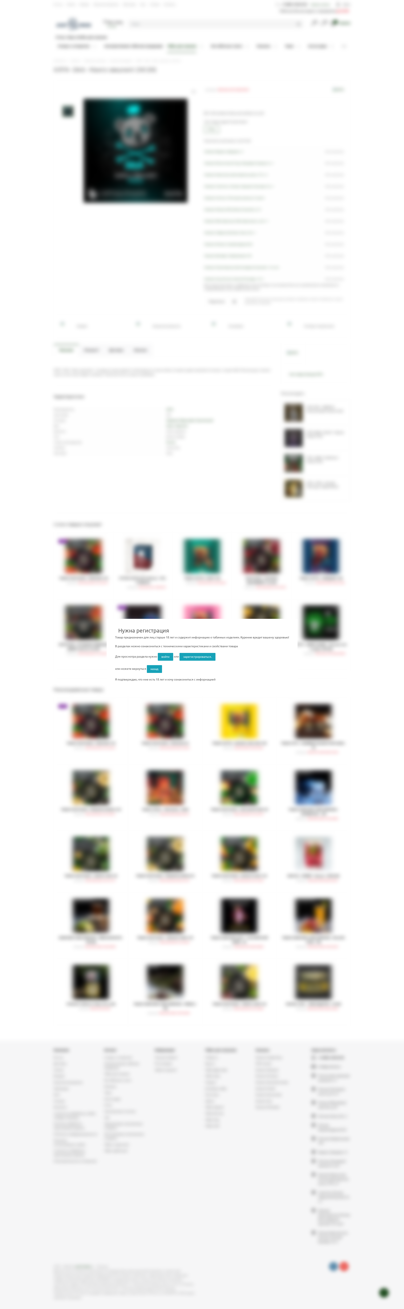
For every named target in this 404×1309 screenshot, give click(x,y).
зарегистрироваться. (197, 656)
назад (154, 669)
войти (165, 656)
